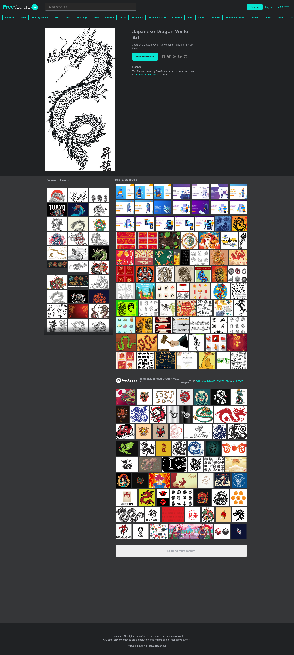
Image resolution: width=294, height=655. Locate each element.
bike (57, 17)
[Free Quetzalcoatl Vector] (237, 274)
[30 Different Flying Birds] (239, 291)
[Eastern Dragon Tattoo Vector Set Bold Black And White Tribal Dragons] (99, 195)
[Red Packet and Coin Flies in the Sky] (238, 257)
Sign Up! (254, 7)
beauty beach (40, 17)
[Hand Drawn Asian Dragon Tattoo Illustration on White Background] (99, 325)
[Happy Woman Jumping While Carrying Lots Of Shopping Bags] (181, 207)
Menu (280, 6)
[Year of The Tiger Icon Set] (200, 291)
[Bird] (207, 360)
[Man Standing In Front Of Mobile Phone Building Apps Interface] (144, 207)
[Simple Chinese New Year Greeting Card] (125, 274)
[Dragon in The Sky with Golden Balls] (220, 291)
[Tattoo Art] (229, 240)
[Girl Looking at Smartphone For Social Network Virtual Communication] (181, 191)
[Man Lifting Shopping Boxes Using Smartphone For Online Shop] (219, 207)
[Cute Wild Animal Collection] (223, 308)
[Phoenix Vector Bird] (243, 240)
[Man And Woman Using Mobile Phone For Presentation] (238, 191)
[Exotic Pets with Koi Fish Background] (169, 240)
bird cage (82, 17)
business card (157, 17)
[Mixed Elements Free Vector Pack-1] (204, 308)
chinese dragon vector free (213, 380)
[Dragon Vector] (219, 274)
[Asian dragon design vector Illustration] (78, 209)
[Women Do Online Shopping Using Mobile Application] (200, 191)
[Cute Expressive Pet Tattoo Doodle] (237, 325)
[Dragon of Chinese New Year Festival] (186, 308)
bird (68, 17)
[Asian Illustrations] (223, 223)
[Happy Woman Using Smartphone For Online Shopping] (125, 223)
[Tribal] (181, 325)
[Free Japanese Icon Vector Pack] (148, 308)
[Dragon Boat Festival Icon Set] (125, 325)
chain (201, 17)
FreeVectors (20, 7)
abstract (10, 17)
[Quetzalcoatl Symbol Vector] (199, 257)
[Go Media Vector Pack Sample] (181, 257)
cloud (268, 17)
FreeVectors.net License (147, 74)
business (137, 17)
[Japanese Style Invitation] (165, 360)
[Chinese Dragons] (144, 325)
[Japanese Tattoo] (145, 274)
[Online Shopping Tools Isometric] (163, 207)
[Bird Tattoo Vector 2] (223, 360)
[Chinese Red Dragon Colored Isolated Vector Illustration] (99, 267)
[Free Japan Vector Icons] (166, 291)
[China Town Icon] (216, 342)
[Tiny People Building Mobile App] (125, 191)
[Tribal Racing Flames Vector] (219, 325)
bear (23, 17)
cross (281, 17)
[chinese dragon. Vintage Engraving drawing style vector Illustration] (57, 296)
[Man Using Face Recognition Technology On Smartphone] (200, 207)
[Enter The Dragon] (127, 308)
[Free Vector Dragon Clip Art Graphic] (196, 342)
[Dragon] (203, 274)
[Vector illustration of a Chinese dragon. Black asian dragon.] (78, 267)
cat (190, 17)
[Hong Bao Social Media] (126, 360)
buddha (109, 17)
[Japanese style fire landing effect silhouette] (78, 195)
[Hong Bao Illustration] (237, 342)
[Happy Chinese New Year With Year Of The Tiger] (209, 240)
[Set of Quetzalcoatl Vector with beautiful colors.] (164, 397)
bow (96, 17)
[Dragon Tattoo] (219, 257)
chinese (215, 17)
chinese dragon (235, 17)
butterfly (177, 17)
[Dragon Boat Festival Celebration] (145, 291)
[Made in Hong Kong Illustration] (144, 257)
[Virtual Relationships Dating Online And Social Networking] (219, 191)
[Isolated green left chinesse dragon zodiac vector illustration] (99, 224)
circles (254, 17)
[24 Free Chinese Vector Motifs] (167, 308)
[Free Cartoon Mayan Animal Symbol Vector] (200, 325)
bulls (123, 17)
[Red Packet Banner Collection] (126, 240)
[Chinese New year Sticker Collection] (125, 257)
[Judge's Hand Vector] (173, 342)
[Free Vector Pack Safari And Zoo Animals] (145, 360)
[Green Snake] (126, 342)
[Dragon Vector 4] (240, 308)
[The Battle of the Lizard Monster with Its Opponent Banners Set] (162, 325)
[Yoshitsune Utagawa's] (99, 311)
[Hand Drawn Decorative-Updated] (183, 291)
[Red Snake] (147, 342)
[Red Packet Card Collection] (148, 240)
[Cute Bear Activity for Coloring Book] (125, 291)
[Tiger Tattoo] (239, 223)
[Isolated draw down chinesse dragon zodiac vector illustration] (78, 325)
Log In (268, 7)
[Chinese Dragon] (189, 240)
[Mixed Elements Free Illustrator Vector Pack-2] (239, 360)
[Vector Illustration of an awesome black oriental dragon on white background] (57, 224)
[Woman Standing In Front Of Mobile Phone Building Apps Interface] (125, 207)
